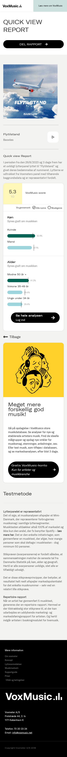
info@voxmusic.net (22, 732)
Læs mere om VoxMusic (50, 5)
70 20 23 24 (20, 728)
